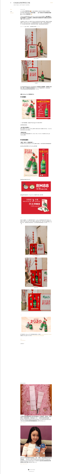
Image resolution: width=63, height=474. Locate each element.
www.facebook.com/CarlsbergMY (38, 335)
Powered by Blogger (32, 469)
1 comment (24, 422)
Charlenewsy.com (22, 3)
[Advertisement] (36, 374)
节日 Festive (23, 340)
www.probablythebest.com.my (46, 334)
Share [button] (11, 9)
